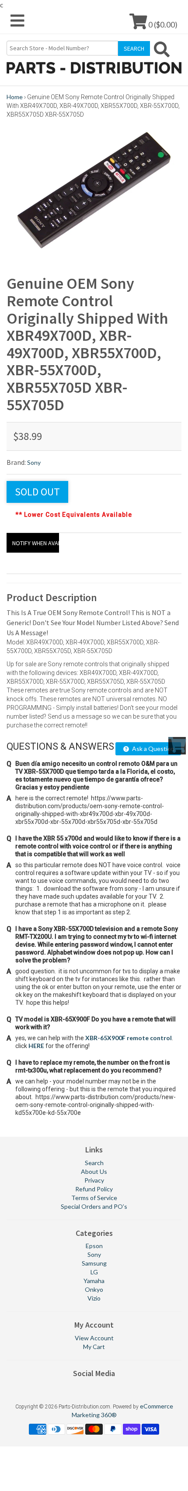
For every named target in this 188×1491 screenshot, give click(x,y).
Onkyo (94, 1289)
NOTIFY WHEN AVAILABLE (35, 543)
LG (94, 1272)
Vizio (94, 1298)
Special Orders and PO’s (94, 1206)
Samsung (94, 1263)
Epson (94, 1245)
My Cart (94, 1346)
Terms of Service (94, 1197)
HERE (36, 1045)
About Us (94, 1171)
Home (15, 96)
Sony (34, 462)
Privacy (94, 1180)
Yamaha (94, 1280)
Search (94, 1162)
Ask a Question (152, 748)
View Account (94, 1338)
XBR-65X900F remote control (128, 1037)
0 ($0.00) (162, 24)
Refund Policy (94, 1189)
